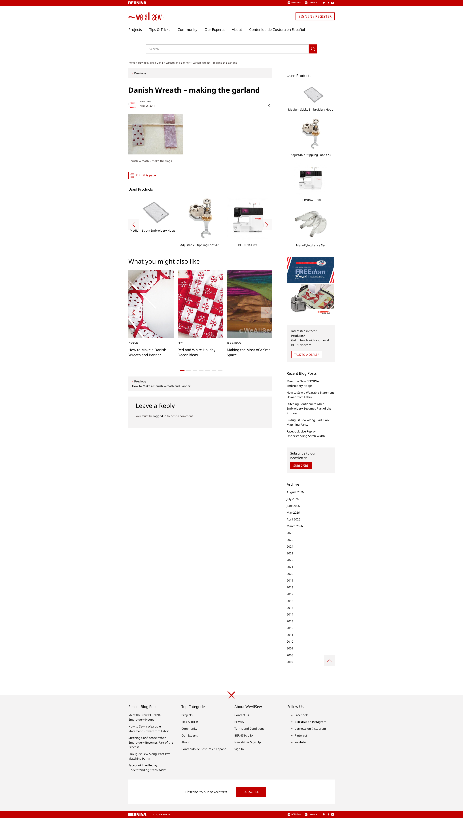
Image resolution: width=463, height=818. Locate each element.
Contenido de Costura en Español (277, 29)
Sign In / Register (315, 16)
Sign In (239, 749)
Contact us (241, 715)
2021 (290, 567)
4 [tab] (201, 370)
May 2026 (293, 513)
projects (133, 342)
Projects (135, 29)
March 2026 (295, 526)
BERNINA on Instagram (310, 722)
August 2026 (295, 492)
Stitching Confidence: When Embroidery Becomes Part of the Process (309, 408)
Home (131, 62)
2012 (290, 628)
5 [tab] (207, 370)
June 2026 (293, 506)
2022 (290, 560)
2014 (290, 614)
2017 (290, 594)
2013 (290, 621)
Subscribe (301, 466)
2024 (290, 546)
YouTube (300, 742)
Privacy (239, 722)
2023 (290, 553)
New (180, 342)
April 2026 (293, 519)
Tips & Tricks (159, 29)
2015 (290, 608)
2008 (290, 655)
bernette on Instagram (310, 729)
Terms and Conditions (249, 729)
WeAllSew (145, 101)
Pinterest (301, 735)
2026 (290, 533)
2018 (290, 587)
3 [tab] (195, 370)
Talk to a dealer (306, 355)
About (237, 29)
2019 (290, 580)
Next (266, 224)
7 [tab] (220, 370)
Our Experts (215, 29)
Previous (140, 73)
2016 (290, 601)
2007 (290, 662)
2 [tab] (188, 370)
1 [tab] (182, 370)
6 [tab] (214, 370)
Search (313, 48)
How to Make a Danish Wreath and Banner (164, 62)
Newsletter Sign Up (247, 742)
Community (187, 29)
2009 (290, 648)
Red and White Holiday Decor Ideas (196, 352)
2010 (290, 641)
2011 (290, 635)
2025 (290, 540)
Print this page (146, 175)
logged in (159, 416)
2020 (290, 574)
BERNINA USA (243, 735)
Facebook (301, 715)
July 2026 (293, 499)
